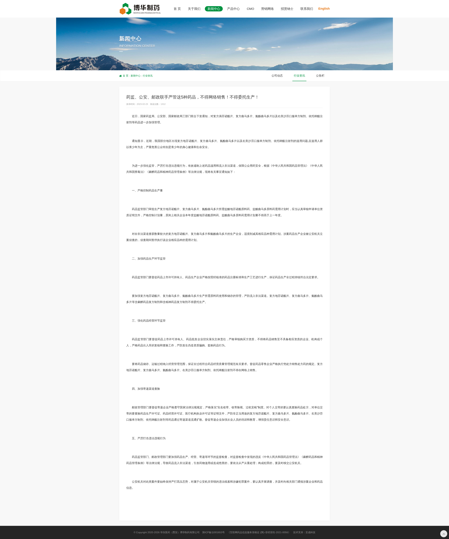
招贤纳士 (287, 9)
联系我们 (306, 9)
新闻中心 (213, 9)
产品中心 (233, 9)
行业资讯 (148, 75)
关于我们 (194, 9)
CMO (250, 9)
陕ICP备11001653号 (213, 532)
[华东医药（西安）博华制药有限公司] (140, 9)
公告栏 (320, 75)
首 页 (177, 9)
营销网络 (267, 9)
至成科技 (310, 532)
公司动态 (277, 75)
